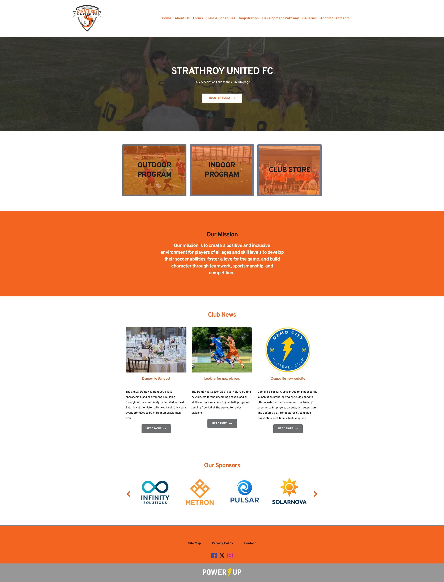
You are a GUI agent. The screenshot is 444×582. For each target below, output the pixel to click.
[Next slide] (315, 494)
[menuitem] (166, 18)
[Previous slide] (128, 494)
